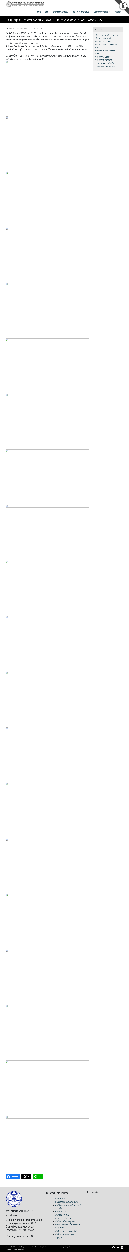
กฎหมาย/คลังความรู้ (81, 11)
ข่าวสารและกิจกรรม (61, 11)
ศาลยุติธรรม (60, 1212)
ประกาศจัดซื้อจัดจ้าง (104, 57)
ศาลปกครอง (60, 1199)
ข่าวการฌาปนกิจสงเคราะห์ (106, 35)
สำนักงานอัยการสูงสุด (65, 1221)
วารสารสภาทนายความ (105, 66)
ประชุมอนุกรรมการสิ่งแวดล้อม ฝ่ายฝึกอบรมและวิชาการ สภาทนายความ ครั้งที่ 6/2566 (55, 20)
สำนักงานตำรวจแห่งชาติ (66, 1231)
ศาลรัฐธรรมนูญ (62, 1215)
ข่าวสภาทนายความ (38, 28)
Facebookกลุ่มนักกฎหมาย (66, 1202)
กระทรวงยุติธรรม (63, 1218)
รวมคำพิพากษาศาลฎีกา (105, 63)
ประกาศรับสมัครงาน (104, 60)
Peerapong (23, 28)
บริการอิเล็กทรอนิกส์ (102, 11)
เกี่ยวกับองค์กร (42, 11)
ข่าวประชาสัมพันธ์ (103, 38)
